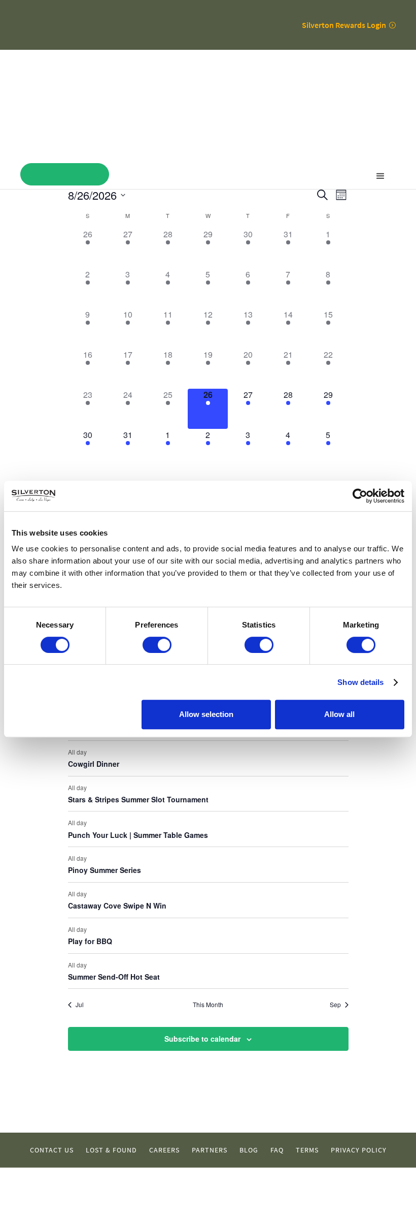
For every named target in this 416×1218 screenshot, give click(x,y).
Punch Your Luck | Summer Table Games (138, 835)
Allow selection (206, 714)
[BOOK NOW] (64, 174)
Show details (360, 682)
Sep (335, 1005)
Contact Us (52, 1150)
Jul (80, 1005)
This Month (208, 1005)
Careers (164, 1150)
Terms (307, 1150)
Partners (209, 1150)
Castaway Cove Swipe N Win (117, 905)
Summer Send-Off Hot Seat (114, 977)
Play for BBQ (90, 941)
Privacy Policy (359, 1150)
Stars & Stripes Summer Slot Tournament (138, 799)
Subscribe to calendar (202, 1039)
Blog (248, 1150)
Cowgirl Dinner (93, 764)
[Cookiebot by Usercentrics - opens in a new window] (360, 496)
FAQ (277, 1150)
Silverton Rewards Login (344, 25)
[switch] (157, 645)
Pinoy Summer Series (104, 870)
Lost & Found (111, 1150)
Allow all (339, 714)
